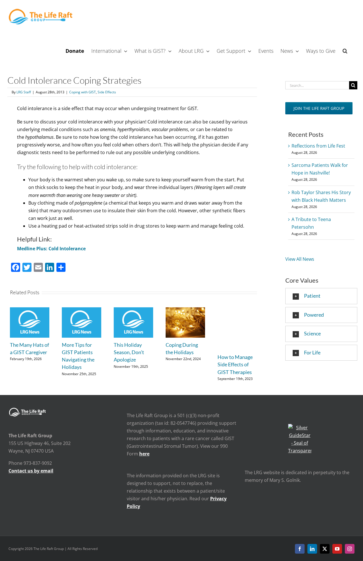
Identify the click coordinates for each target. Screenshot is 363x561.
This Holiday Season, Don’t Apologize (129, 352)
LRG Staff (23, 92)
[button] (345, 50)
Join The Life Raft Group (319, 108)
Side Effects (107, 92)
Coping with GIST (82, 92)
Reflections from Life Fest (318, 146)
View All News (299, 259)
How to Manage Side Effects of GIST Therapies (235, 364)
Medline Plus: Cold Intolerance (51, 248)
